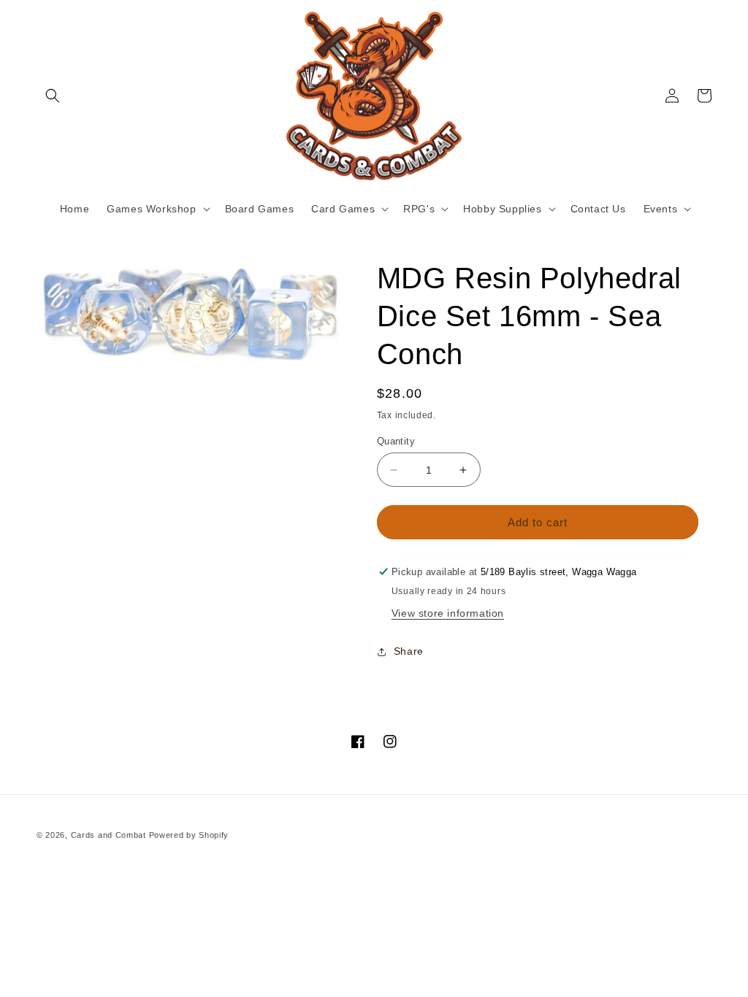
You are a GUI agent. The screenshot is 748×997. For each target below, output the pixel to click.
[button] (53, 96)
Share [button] (409, 651)
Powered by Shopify (189, 835)
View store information (448, 613)
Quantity (396, 441)
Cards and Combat (108, 835)
